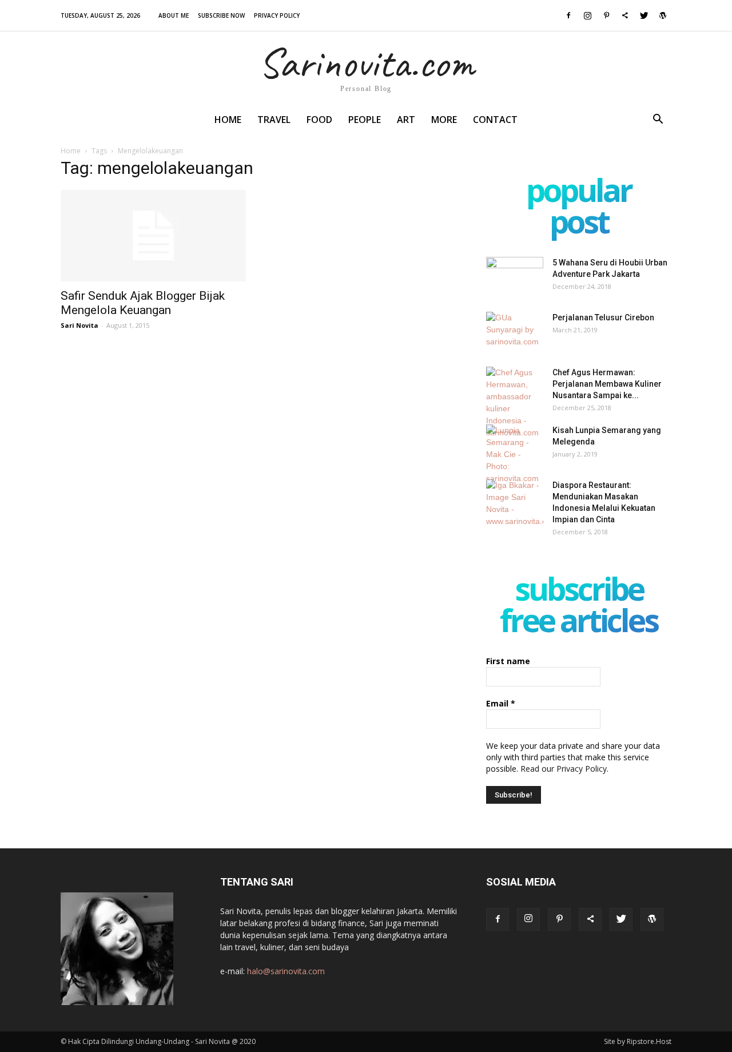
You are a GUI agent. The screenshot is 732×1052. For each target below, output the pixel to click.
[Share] (625, 15)
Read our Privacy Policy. (564, 768)
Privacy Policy (277, 15)
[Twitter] (644, 15)
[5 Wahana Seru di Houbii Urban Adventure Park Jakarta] (514, 277)
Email (500, 703)
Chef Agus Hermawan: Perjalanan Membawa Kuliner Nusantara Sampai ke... (607, 384)
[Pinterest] (606, 15)
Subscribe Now (221, 15)
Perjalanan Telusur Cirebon (603, 317)
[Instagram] (587, 15)
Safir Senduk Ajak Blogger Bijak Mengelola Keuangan (143, 303)
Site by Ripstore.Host (637, 1041)
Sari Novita (79, 325)
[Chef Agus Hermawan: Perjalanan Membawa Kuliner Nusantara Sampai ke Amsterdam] (514, 403)
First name (508, 661)
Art (406, 119)
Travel (274, 119)
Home (227, 119)
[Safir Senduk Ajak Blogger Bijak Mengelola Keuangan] (153, 235)
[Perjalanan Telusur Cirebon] (514, 332)
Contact (495, 119)
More (444, 119)
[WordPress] (662, 15)
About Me (173, 15)
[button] (657, 120)
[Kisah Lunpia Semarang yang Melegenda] (514, 454)
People (364, 119)
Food (319, 119)
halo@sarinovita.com (286, 971)
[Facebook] (568, 15)
